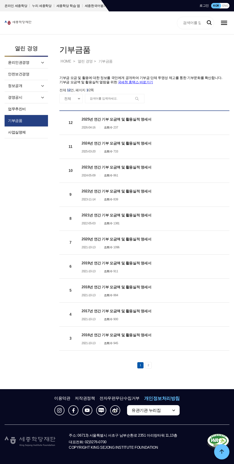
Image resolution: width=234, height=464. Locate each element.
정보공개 (15, 86)
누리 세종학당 (42, 6)
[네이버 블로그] (101, 410)
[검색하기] (209, 23)
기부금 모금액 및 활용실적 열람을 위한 (106, 82)
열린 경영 (26, 48)
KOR (216, 5)
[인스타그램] (59, 410)
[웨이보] (115, 410)
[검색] (139, 98)
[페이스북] (73, 410)
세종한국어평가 (96, 6)
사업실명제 (17, 132)
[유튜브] (87, 410)
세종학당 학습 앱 (68, 6)
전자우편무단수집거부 (119, 398)
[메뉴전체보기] (224, 22)
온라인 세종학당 (16, 6)
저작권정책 (85, 398)
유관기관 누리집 (146, 410)
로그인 (204, 5)
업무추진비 (17, 109)
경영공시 (15, 97)
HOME (66, 61)
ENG (225, 5)
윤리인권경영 (18, 62)
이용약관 (62, 398)
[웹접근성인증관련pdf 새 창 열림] (218, 441)
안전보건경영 (18, 74)
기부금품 (15, 121)
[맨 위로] (221, 451)
